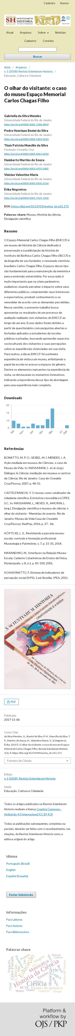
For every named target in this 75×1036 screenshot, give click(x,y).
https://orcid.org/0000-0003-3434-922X (26, 139)
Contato (48, 40)
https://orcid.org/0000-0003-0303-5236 (26, 183)
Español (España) (17, 876)
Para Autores (14, 925)
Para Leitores (14, 919)
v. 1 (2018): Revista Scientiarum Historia (28, 71)
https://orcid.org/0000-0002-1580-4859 (26, 124)
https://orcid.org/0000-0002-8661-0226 (26, 153)
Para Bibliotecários (17, 932)
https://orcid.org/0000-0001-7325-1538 (26, 197)
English (11, 870)
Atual (9, 32)
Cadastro (30, 40)
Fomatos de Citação (19, 760)
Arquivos (25, 32)
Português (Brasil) (18, 863)
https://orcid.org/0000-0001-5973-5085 (26, 168)
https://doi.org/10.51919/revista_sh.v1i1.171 (40, 206)
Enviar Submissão (21, 894)
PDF (13, 702)
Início (7, 67)
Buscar (37, 56)
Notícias (60, 32)
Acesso (64, 3)
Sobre (42, 32)
